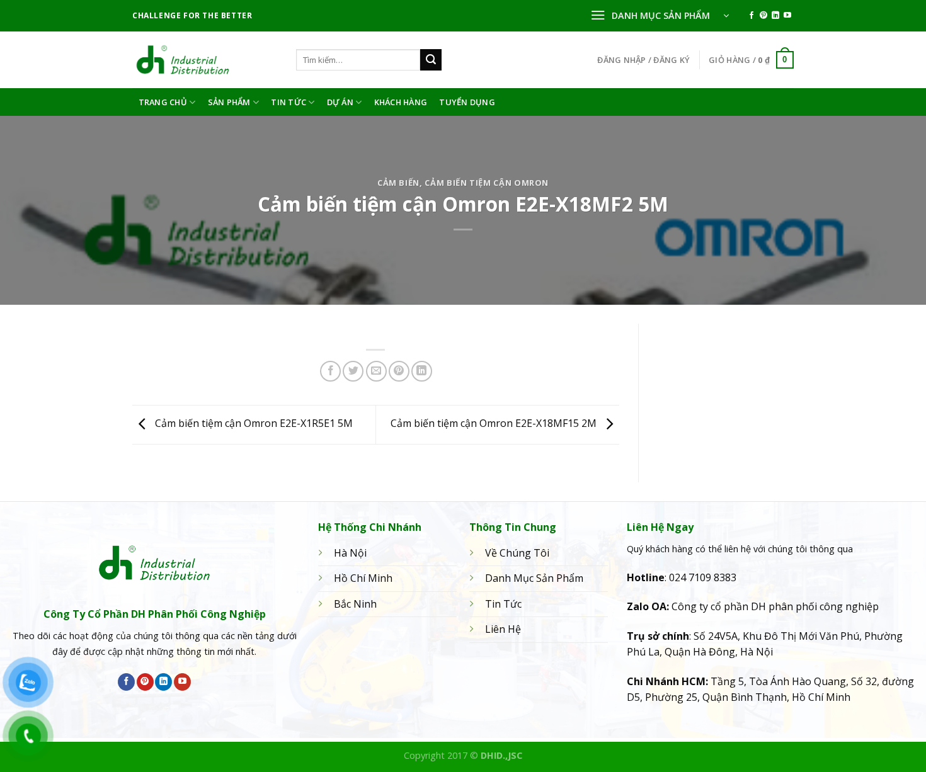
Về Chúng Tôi (517, 553)
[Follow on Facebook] (751, 15)
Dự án (340, 102)
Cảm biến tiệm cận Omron (487, 182)
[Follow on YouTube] (787, 15)
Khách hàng (401, 102)
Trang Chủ (163, 102)
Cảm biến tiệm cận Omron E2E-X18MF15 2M (495, 424)
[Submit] (431, 60)
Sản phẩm (229, 102)
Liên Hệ (503, 629)
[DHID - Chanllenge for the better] (204, 59)
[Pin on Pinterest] (399, 371)
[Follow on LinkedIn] (775, 15)
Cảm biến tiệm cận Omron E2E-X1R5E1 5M (252, 424)
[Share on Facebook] (330, 371)
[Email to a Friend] (376, 371)
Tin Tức (288, 102)
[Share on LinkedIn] (421, 371)
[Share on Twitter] (353, 371)
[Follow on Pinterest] (763, 15)
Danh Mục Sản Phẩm (534, 578)
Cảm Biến (398, 182)
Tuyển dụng (467, 102)
